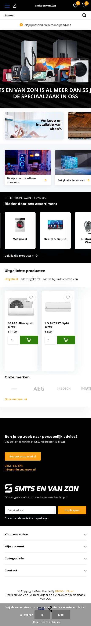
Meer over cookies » (46, 622)
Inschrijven (72, 510)
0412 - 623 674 (13, 466)
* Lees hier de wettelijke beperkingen (27, 518)
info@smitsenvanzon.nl (20, 469)
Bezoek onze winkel (23, 456)
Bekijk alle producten (19, 255)
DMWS (59, 591)
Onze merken (14, 399)
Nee (61, 615)
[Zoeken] (84, 15)
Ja (42, 615)
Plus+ (69, 591)
